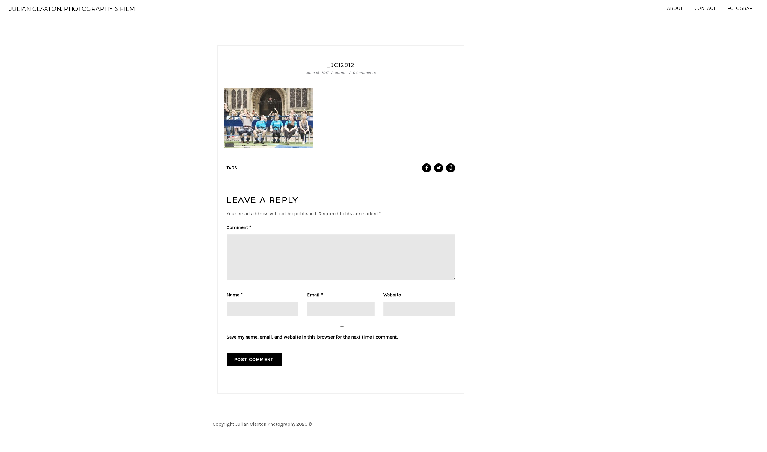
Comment (239, 227)
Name (235, 295)
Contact (704, 8)
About (675, 8)
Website (392, 295)
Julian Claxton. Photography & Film (72, 9)
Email (315, 295)
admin (340, 72)
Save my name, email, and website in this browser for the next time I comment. (312, 337)
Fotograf (739, 8)
